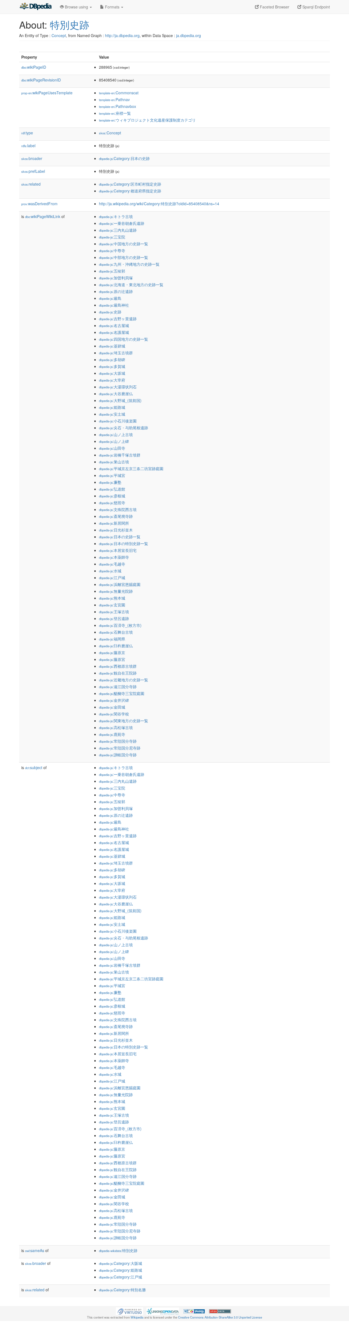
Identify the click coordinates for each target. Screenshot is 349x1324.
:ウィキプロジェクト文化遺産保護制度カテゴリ (147, 120)
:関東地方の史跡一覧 (123, 720)
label (28, 145)
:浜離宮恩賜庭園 (119, 584)
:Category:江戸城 (120, 1277)
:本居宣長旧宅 (118, 550)
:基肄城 (112, 346)
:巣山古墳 (114, 461)
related (31, 184)
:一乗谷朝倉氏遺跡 (121, 223)
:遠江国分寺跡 (118, 686)
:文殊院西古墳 (118, 509)
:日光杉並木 (116, 530)
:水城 (110, 570)
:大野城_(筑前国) (120, 400)
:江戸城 (112, 577)
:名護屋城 (114, 332)
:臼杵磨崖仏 (116, 645)
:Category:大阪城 (120, 1263)
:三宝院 (112, 237)
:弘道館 (112, 489)
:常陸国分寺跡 (118, 741)
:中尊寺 (112, 250)
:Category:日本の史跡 (124, 158)
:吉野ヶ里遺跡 (118, 318)
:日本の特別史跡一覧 (123, 543)
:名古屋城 (114, 325)
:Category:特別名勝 (122, 1289)
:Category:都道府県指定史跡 (130, 191)
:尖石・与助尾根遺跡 (123, 427)
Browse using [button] (76, 7)
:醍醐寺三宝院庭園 (121, 693)
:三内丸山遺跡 (118, 230)
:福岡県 (112, 639)
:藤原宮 (112, 659)
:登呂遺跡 (114, 618)
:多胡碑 (112, 359)
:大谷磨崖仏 (116, 393)
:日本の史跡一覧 (119, 536)
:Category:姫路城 (120, 1270)
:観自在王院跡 (118, 673)
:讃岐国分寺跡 (118, 754)
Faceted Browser (274, 7)
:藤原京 (112, 652)
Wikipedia (137, 1317)
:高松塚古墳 (116, 727)
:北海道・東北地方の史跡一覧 (131, 284)
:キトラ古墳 (116, 216)
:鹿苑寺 (112, 734)
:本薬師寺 (114, 557)
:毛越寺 (112, 564)
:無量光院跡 (116, 591)
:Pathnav (114, 99)
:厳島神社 (114, 305)
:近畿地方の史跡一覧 (123, 679)
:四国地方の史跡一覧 (123, 339)
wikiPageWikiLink (42, 216)
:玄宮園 (112, 604)
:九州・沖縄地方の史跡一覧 (129, 264)
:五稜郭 (112, 271)
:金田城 (112, 707)
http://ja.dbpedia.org (122, 35)
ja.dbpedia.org (188, 35)
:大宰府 (112, 380)
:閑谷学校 (114, 714)
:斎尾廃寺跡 (116, 516)
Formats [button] (112, 7)
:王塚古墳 (114, 611)
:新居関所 (114, 523)
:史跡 (110, 312)
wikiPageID (33, 67)
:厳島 (110, 298)
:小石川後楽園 (118, 421)
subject (33, 767)
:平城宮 (112, 475)
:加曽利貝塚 (116, 277)
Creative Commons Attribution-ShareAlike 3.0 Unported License (220, 1317)
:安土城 (112, 414)
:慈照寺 (112, 502)
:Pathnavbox (117, 106)
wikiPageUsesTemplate (47, 92)
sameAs (34, 1250)
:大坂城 (112, 373)
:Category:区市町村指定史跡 (130, 184)
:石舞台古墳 (116, 632)
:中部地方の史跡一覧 (123, 257)
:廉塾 (110, 482)
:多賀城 (112, 366)
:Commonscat (119, 92)
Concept (59, 35)
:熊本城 (112, 598)
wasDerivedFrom (39, 203)
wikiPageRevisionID (41, 80)
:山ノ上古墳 (116, 434)
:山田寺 (112, 448)
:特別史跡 (118, 1250)
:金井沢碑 (114, 700)
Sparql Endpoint (315, 7)
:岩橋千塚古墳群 (119, 455)
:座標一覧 (115, 113)
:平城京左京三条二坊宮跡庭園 (131, 468)
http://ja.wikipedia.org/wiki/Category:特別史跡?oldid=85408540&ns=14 (159, 203)
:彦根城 (112, 495)
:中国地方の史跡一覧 (123, 243)
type (27, 132)
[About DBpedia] (35, 7)
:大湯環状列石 (118, 386)
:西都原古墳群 (118, 666)
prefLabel (33, 171)
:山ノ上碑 (114, 441)
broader (31, 158)
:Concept (110, 132)
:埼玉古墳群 (116, 352)
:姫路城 (112, 407)
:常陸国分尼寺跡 (119, 748)
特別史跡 (69, 24)
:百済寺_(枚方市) (120, 625)
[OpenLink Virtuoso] (129, 1310)
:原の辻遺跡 (116, 291)
